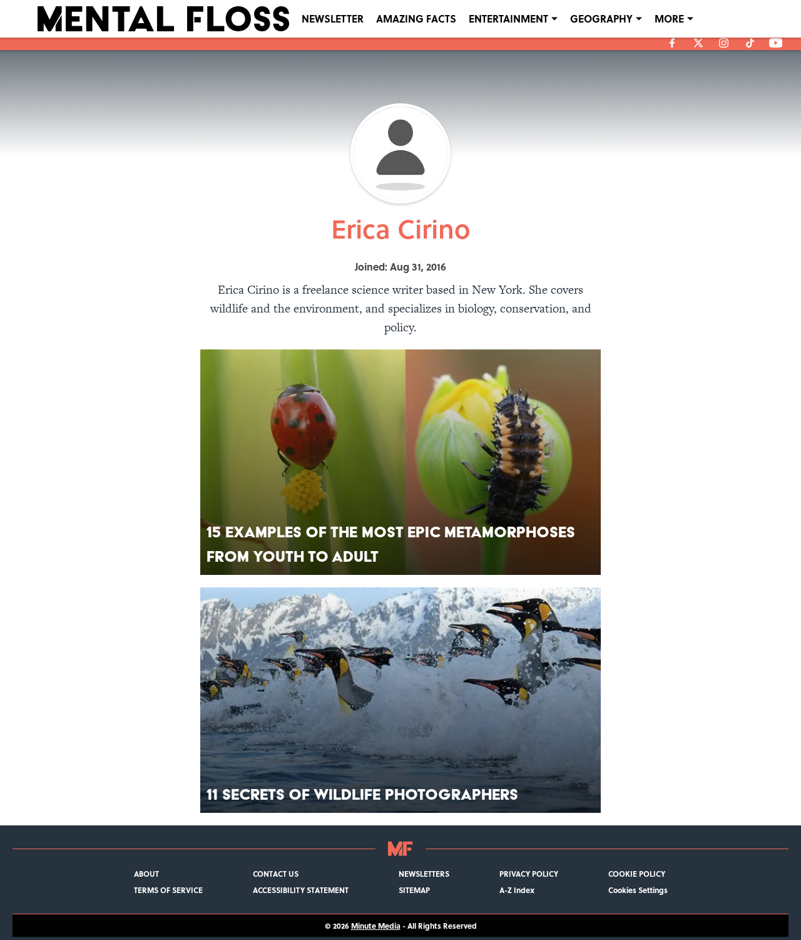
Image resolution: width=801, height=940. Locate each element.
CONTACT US (275, 874)
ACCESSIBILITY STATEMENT (301, 890)
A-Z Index (516, 890)
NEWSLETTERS (424, 874)
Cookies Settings (638, 890)
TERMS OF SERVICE (168, 890)
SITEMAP (414, 890)
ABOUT (146, 874)
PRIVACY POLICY (528, 874)
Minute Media (375, 926)
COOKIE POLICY (636, 874)
